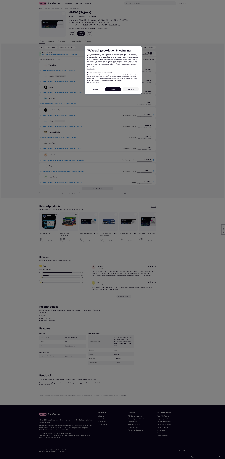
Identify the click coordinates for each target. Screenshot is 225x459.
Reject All (131, 89)
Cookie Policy (91, 69)
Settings (95, 89)
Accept (113, 89)
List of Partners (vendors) (94, 82)
